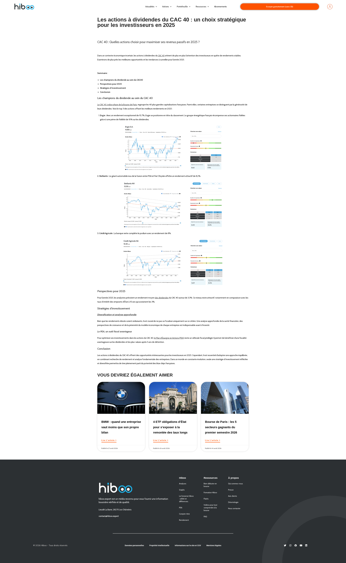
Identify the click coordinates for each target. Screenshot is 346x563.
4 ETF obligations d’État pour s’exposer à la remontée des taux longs (170, 427)
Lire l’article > (109, 440)
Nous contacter (234, 508)
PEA (180, 508)
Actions (165, 6)
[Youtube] (301, 545)
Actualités (149, 6)
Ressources (201, 6)
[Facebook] (295, 545)
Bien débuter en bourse (210, 485)
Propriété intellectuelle (159, 545)
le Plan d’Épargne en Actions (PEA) (169, 338)
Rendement (184, 520)
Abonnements (220, 6)
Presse (231, 490)
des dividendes (162, 298)
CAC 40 (161, 55)
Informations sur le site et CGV (188, 545)
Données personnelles (134, 545)
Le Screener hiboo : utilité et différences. (186, 499)
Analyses (182, 484)
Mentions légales (213, 545)
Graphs (182, 490)
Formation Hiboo (210, 492)
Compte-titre (184, 514)
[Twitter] (285, 545)
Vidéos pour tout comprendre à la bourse (210, 507)
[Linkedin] (306, 545)
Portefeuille (182, 6)
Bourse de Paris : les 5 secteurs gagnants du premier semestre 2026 (221, 427)
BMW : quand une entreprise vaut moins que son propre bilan (121, 427)
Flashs (206, 499)
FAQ (205, 516)
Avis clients (232, 496)
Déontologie (233, 502)
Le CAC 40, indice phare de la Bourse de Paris (117, 104)
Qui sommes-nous (235, 484)
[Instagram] (290, 545)
